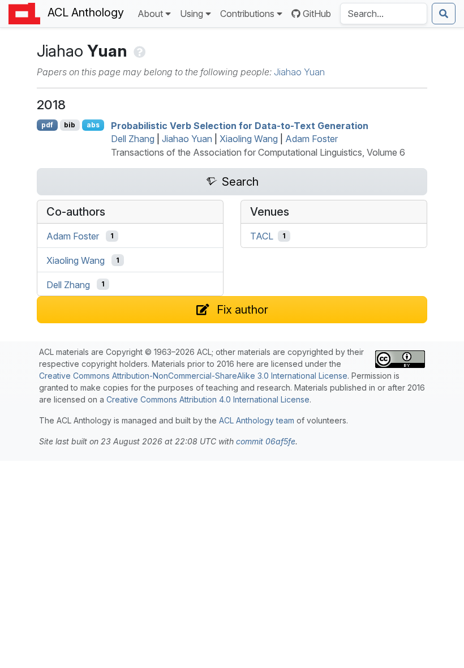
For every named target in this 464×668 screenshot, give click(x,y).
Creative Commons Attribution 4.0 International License (208, 399)
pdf (47, 125)
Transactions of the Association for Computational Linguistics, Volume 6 (258, 152)
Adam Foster (311, 138)
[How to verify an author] (138, 51)
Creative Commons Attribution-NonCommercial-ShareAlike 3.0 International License (193, 375)
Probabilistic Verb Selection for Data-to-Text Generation (239, 125)
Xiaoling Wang (249, 138)
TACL (261, 236)
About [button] (150, 13)
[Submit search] (444, 13)
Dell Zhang (132, 138)
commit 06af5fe (265, 441)
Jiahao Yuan (299, 72)
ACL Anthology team (256, 420)
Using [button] (191, 13)
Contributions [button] (247, 13)
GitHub (317, 13)
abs (93, 125)
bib (69, 125)
